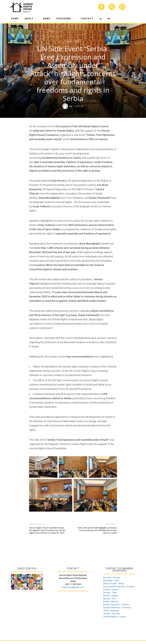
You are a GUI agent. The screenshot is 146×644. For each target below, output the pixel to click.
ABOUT (29, 18)
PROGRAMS (63, 18)
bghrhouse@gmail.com (72, 587)
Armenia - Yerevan (111, 577)
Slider (77, 41)
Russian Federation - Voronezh (117, 607)
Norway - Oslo (109, 598)
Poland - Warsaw (110, 601)
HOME (15, 18)
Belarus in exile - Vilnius (113, 583)
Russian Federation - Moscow (116, 604)
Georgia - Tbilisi (110, 592)
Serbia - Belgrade (111, 610)
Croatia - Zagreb (110, 589)
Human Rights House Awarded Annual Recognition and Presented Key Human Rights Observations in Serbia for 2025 (47, 530)
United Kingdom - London (114, 616)
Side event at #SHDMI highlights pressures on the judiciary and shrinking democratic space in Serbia (97, 530)
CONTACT (87, 18)
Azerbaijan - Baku (111, 580)
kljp (70, 106)
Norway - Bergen (110, 595)
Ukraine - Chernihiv (111, 613)
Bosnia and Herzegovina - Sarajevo (119, 586)
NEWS (46, 18)
